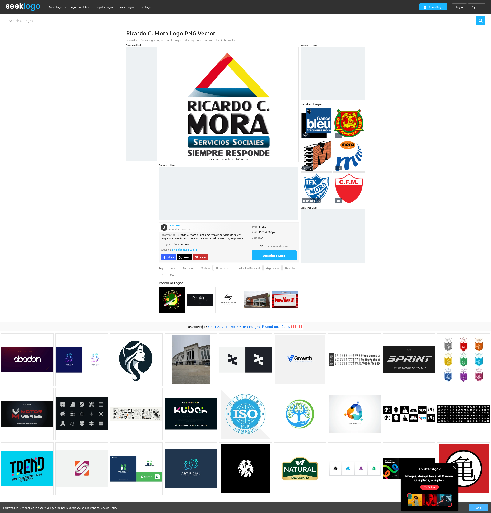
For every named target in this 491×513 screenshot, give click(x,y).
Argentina (272, 268)
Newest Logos (125, 7)
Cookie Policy (109, 507)
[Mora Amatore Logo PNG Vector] (316, 156)
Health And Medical (248, 268)
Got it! (478, 507)
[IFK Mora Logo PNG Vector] (316, 188)
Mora (173, 275)
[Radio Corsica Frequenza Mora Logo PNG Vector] (316, 123)
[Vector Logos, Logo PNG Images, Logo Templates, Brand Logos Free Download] (23, 7)
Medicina (188, 268)
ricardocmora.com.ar (185, 249)
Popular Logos (104, 7)
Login (459, 7)
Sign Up (476, 7)
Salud (173, 268)
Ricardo (290, 268)
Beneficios (222, 268)
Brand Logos (56, 7)
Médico (205, 268)
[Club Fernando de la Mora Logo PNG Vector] (349, 188)
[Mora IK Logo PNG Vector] (349, 123)
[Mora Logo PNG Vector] (349, 156)
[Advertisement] (141, 104)
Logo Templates (80, 7)
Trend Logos (145, 7)
